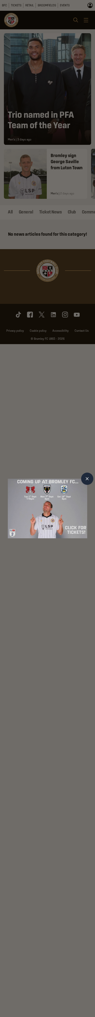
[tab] (87, 479)
